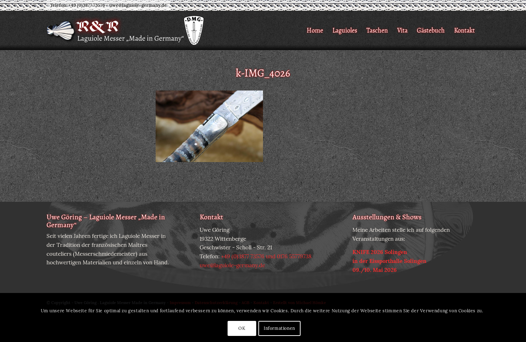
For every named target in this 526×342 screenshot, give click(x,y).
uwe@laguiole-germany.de (138, 5)
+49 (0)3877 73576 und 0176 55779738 (266, 256)
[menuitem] (315, 30)
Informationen (279, 328)
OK (241, 328)
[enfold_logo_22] (126, 30)
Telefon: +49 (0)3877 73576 (77, 5)
